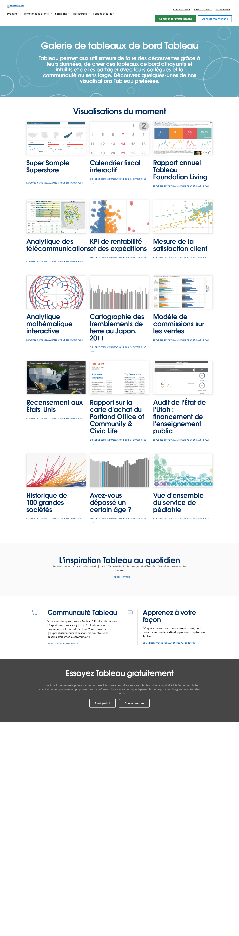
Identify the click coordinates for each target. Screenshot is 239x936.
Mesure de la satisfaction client (180, 245)
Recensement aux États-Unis (54, 406)
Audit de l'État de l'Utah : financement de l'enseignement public (179, 416)
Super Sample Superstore (47, 166)
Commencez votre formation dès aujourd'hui (169, 643)
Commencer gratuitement (175, 18)
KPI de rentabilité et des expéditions (118, 245)
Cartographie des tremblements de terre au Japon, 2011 (117, 327)
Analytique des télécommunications (58, 245)
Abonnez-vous (122, 577)
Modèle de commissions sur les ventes (178, 324)
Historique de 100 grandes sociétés (46, 502)
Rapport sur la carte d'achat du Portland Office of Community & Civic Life (117, 416)
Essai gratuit (102, 703)
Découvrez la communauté (62, 643)
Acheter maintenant (215, 18)
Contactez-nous (181, 9)
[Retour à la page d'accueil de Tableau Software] (19, 5)
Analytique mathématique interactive (49, 324)
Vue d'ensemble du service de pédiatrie (178, 502)
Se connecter (223, 9)
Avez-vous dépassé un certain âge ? (110, 502)
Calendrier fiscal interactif (115, 166)
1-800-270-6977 (203, 9)
